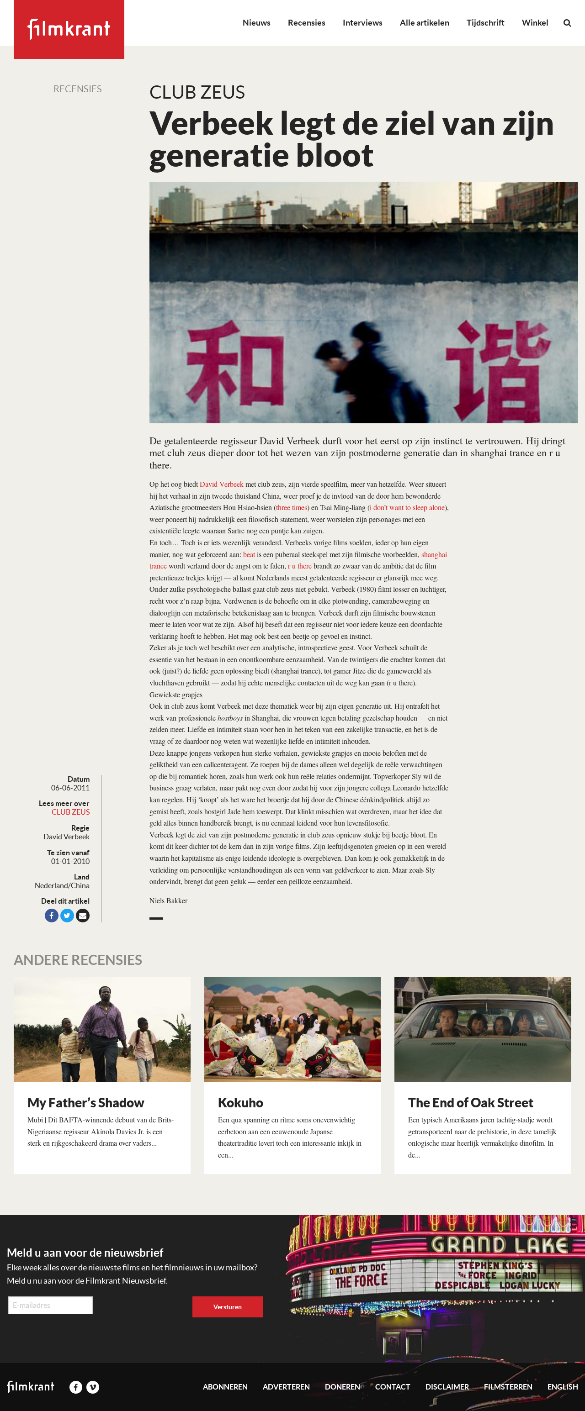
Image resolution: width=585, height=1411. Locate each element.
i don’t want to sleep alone (407, 507)
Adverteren (286, 1387)
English (563, 1387)
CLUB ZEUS (71, 812)
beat (249, 554)
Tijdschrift (486, 22)
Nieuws (257, 22)
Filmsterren (508, 1387)
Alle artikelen (424, 22)
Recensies (306, 22)
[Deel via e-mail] (83, 915)
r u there (300, 565)
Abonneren (225, 1387)
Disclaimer (447, 1387)
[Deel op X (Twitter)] (67, 915)
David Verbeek (222, 484)
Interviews (363, 22)
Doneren (342, 1387)
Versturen (227, 1307)
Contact (392, 1387)
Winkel (535, 22)
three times (291, 507)
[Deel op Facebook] (51, 915)
